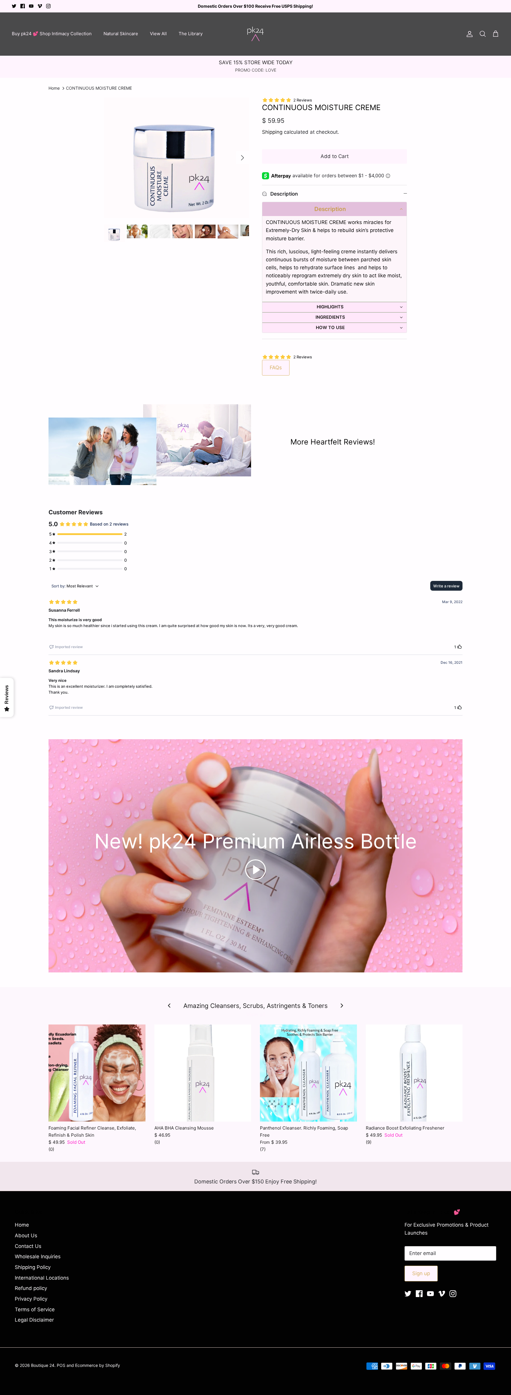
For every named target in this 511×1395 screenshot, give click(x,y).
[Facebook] (22, 6)
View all (255, 1014)
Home (54, 88)
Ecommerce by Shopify (97, 1365)
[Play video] (255, 870)
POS (61, 1365)
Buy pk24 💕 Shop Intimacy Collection (52, 33)
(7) (263, 1149)
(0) (51, 1149)
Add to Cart (335, 156)
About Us (26, 1235)
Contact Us (28, 1246)
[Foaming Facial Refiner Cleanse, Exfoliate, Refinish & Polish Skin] (96, 1073)
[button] (334, 209)
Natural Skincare (121, 33)
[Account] (468, 33)
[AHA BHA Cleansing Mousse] (202, 1073)
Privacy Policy (31, 1299)
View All (158, 33)
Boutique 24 (42, 1365)
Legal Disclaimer (34, 1320)
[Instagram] (48, 6)
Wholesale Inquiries (38, 1256)
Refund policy (31, 1288)
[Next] (242, 157)
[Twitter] (14, 6)
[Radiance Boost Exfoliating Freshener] (414, 1073)
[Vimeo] (40, 6)
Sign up (421, 1273)
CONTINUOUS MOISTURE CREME (99, 88)
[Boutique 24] (255, 33)
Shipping (272, 132)
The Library (191, 33)
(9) (368, 1142)
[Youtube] (31, 6)
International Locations (42, 1278)
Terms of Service (35, 1309)
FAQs (276, 368)
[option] (176, 157)
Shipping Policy (33, 1267)
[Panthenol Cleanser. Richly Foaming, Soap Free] (308, 1073)
